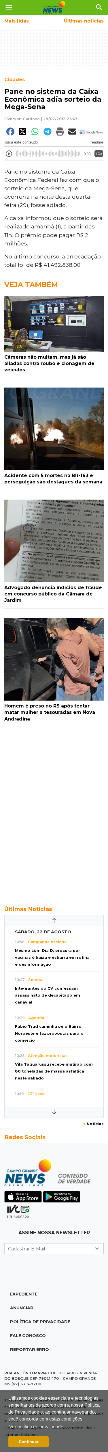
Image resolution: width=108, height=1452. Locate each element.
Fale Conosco (28, 1335)
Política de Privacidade (40, 1321)
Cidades (14, 79)
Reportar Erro (29, 1349)
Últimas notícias (84, 21)
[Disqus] (54, 813)
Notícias (93, 1124)
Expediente (23, 1294)
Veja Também (31, 284)
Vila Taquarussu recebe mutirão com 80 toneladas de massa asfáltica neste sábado (54, 1071)
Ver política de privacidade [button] (36, 1426)
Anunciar (21, 1307)
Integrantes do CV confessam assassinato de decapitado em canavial (47, 995)
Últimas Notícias (28, 909)
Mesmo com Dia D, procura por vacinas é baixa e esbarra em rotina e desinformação (52, 957)
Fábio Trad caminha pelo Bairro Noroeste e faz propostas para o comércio (49, 1033)
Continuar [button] (28, 1441)
